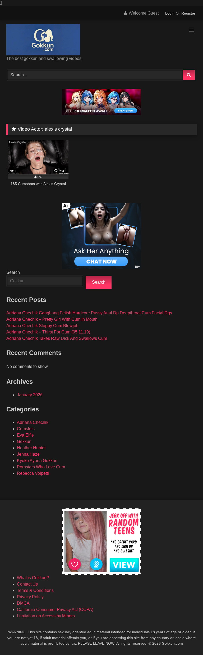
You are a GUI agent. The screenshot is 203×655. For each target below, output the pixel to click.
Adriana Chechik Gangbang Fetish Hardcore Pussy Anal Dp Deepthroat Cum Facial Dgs (89, 313)
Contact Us (27, 584)
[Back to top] (186, 640)
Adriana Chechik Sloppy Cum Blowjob (42, 325)
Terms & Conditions (35, 590)
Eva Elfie (25, 435)
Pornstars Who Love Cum (41, 467)
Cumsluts (26, 429)
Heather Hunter (31, 448)
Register (188, 13)
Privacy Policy (30, 597)
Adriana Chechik (32, 422)
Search (13, 272)
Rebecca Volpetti (33, 473)
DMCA (23, 603)
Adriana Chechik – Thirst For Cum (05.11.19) (48, 332)
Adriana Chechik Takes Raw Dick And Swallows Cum (56, 338)
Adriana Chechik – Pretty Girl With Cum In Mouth (52, 319)
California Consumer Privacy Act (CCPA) (55, 609)
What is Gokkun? (33, 577)
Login (169, 13)
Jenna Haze (28, 454)
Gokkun (24, 441)
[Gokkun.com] (101, 39)
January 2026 (30, 395)
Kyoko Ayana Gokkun (37, 460)
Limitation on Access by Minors (46, 616)
